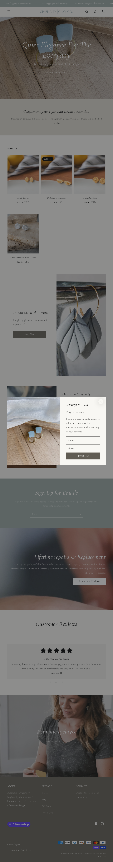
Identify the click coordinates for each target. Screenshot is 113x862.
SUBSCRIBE (83, 456)
